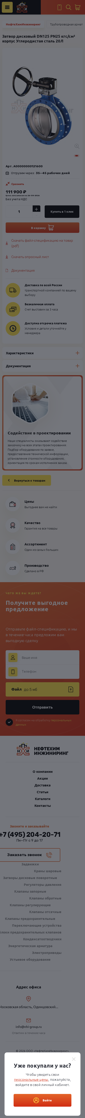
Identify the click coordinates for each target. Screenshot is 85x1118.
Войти (47, 1100)
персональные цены (31, 1079)
